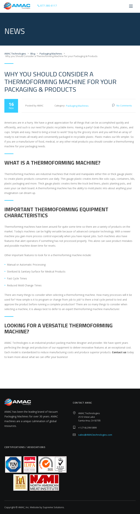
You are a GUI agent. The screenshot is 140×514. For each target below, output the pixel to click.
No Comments (124, 105)
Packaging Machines (77, 105)
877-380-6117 (48, 5)
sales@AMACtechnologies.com (95, 434)
